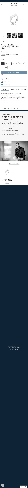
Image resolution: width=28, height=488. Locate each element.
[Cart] (26, 4)
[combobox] (23, 487)
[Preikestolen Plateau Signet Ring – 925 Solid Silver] (7, 172)
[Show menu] (1, 4)
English (22, 486)
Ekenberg (3, 41)
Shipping (3, 54)
